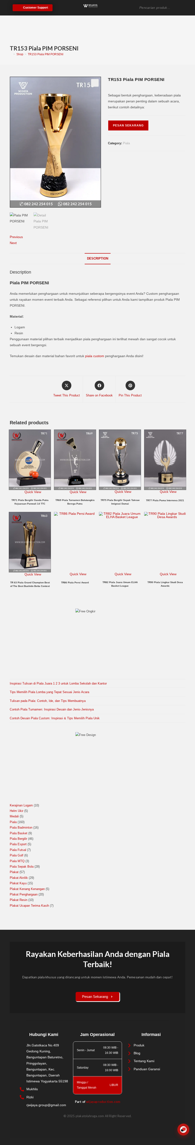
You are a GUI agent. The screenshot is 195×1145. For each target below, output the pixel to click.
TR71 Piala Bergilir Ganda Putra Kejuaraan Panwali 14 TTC (30, 502)
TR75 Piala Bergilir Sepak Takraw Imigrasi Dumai (120, 502)
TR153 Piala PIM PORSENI (45, 54)
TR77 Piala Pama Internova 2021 (165, 500)
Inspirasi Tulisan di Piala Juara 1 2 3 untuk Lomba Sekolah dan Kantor (58, 683)
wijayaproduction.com (103, 1102)
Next (13, 243)
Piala (126, 143)
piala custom (94, 356)
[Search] (183, 7)
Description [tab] (97, 258)
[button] (95, 83)
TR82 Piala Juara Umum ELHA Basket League (120, 584)
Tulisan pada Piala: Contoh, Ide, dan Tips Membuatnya (48, 701)
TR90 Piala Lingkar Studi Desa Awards (165, 584)
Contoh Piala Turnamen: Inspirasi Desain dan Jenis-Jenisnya (52, 709)
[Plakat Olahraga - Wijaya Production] (90, 6)
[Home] (11, 54)
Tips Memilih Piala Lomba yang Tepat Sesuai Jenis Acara (49, 692)
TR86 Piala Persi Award (75, 582)
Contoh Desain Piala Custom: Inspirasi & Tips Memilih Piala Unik (55, 718)
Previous (16, 237)
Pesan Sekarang (128, 125)
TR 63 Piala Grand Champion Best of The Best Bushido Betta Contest (30, 584)
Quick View (32, 492)
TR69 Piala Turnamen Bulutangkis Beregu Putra (75, 502)
